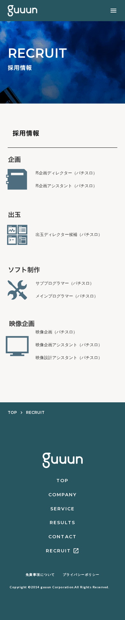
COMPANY (62, 495)
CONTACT (62, 537)
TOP (12, 412)
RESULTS (63, 522)
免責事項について (40, 575)
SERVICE (62, 509)
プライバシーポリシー (81, 575)
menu (113, 10)
